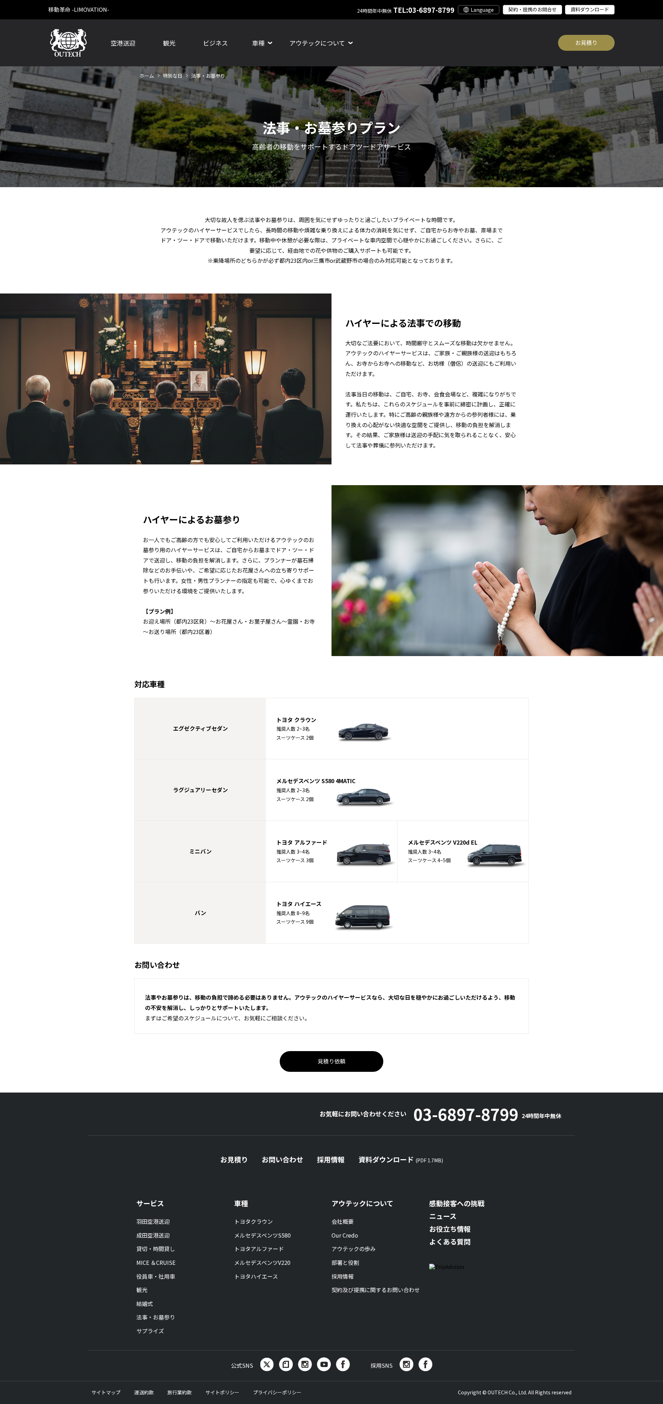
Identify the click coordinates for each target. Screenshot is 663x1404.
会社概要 (343, 1221)
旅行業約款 (179, 1392)
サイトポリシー (222, 1392)
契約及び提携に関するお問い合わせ (376, 1290)
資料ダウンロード (589, 9)
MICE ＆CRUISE (155, 1262)
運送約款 (144, 1392)
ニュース (443, 1216)
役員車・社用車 (155, 1276)
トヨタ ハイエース (298, 912)
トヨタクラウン (253, 1221)
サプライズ (150, 1331)
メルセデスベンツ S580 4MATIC (316, 789)
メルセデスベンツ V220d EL (443, 851)
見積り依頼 (331, 1061)
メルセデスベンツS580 (262, 1235)
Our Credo (345, 1235)
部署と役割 (345, 1262)
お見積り (586, 42)
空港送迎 (122, 42)
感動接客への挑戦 (456, 1203)
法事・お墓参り (155, 1317)
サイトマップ (106, 1392)
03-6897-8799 (487, 1114)
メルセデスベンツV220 (262, 1262)
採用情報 (331, 1159)
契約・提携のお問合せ (532, 9)
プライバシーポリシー (277, 1392)
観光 (169, 42)
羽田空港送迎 (153, 1221)
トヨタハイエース (256, 1276)
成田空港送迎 (153, 1235)
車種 (241, 1203)
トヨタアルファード (259, 1248)
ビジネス (215, 42)
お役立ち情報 (450, 1229)
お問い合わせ (282, 1159)
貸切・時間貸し (155, 1248)
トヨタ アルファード (301, 851)
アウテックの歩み (354, 1248)
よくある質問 (450, 1242)
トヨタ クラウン (296, 728)
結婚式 (144, 1303)
